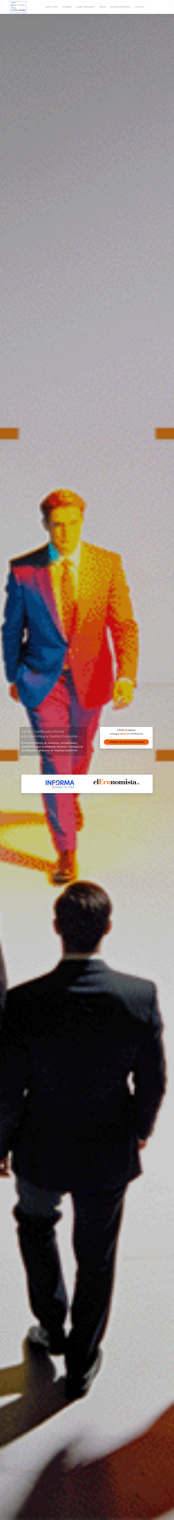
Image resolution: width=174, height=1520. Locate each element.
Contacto (139, 7)
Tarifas (102, 7)
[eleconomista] (116, 782)
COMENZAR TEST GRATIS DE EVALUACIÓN (126, 742)
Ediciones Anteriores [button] (119, 7)
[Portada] (23, 7)
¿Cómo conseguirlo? (85, 7)
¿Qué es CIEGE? (51, 7)
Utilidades (67, 7)
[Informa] (59, 784)
